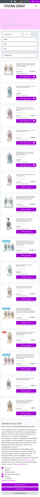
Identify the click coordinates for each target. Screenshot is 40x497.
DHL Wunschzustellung (12, 474)
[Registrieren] (15, 1)
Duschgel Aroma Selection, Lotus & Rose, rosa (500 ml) (25, 131)
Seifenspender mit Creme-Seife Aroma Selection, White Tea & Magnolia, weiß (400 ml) (24, 220)
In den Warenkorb (25, 76)
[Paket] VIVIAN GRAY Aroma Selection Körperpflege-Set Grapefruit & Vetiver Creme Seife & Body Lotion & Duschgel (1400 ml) (25, 310)
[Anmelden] (11, 1)
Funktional (8, 478)
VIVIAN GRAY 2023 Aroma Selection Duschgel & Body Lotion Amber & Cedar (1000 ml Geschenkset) (25, 198)
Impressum (28, 460)
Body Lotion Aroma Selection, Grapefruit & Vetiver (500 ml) (24, 287)
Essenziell (8, 468)
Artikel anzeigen (26, 187)
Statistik (7, 470)
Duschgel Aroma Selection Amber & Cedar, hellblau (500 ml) (25, 87)
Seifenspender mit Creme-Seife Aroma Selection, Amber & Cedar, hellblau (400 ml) (25, 153)
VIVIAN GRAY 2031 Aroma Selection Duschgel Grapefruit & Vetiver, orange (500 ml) (25, 333)
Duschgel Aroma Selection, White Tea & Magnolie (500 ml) (25, 379)
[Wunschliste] (28, 1)
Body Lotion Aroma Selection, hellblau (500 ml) (24, 265)
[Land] (18, 1)
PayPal (7, 476)
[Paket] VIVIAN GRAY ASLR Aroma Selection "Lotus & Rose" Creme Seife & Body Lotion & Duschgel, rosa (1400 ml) (25, 356)
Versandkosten (31, 79)
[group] (9, 92)
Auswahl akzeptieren (20, 493)
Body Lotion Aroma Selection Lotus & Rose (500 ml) (26, 175)
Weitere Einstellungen (9, 480)
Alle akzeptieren (20, 485)
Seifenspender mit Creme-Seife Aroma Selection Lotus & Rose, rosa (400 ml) (26, 109)
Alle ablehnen (20, 489)
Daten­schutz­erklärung (20, 464)
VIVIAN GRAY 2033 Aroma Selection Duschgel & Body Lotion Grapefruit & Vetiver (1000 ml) (25, 65)
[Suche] (25, 1)
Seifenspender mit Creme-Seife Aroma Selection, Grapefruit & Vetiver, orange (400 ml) (24, 401)
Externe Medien (10, 472)
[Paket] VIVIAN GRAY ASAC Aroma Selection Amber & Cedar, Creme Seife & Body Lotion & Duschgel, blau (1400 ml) (25, 242)
